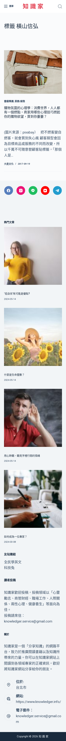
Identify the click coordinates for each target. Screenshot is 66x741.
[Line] (33, 190)
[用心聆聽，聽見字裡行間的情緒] (33, 418)
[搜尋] (60, 6)
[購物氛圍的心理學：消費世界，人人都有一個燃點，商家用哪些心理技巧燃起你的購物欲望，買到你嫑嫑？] (33, 72)
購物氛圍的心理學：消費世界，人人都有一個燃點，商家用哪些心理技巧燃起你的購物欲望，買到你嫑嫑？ (32, 112)
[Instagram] (20, 190)
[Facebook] (8, 190)
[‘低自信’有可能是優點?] (33, 256)
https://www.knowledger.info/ (38, 702)
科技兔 (9, 568)
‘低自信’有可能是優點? (17, 293)
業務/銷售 (20, 101)
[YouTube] (45, 190)
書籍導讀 (9, 101)
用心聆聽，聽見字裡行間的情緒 (22, 455)
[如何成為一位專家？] (33, 499)
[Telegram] (57, 190)
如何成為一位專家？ (15, 536)
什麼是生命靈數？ (14, 374)
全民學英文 (12, 562)
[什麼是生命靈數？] (33, 337)
